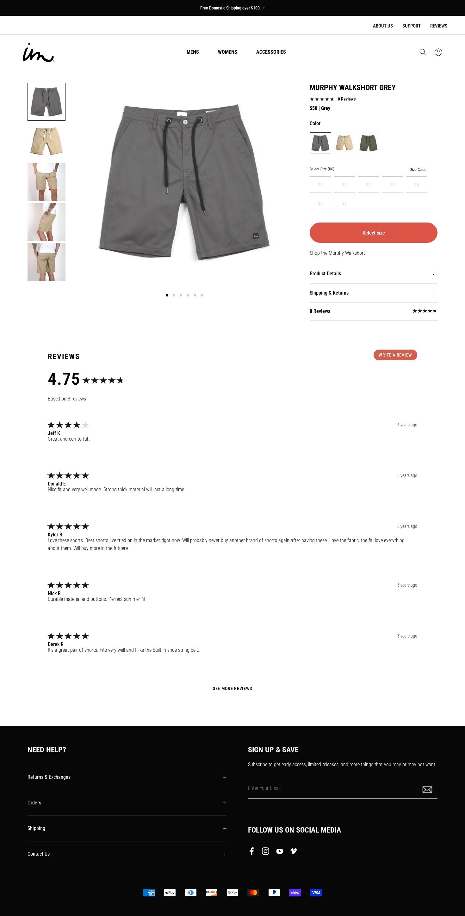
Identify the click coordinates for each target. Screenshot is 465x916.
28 (320, 184)
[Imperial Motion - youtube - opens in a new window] (280, 852)
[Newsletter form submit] (427, 789)
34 (416, 184)
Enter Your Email (264, 788)
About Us (383, 26)
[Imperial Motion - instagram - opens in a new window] (266, 852)
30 (344, 184)
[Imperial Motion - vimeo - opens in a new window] (294, 852)
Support (411, 26)
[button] (423, 52)
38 (344, 203)
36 (320, 203)
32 (368, 184)
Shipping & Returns (329, 293)
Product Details (325, 274)
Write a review (395, 354)
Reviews (438, 26)
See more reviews (232, 688)
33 (392, 184)
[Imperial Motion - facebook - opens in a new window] (253, 852)
